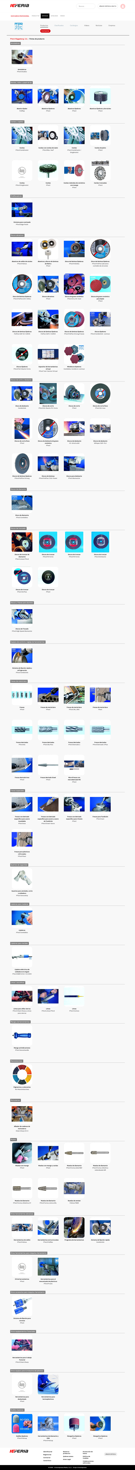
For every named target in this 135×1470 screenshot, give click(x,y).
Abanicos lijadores (48, 110)
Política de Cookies (86, 1457)
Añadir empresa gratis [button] (107, 6)
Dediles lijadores (22, 1437)
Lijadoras (22, 931)
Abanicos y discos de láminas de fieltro (48, 264)
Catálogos (54, 16)
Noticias (99, 25)
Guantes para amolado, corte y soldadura (22, 893)
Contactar (45, 31)
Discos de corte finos (100, 407)
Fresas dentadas (22, 744)
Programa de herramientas (74, 1240)
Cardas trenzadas (100, 184)
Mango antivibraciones (22, 1049)
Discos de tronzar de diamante (22, 557)
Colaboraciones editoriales (88, 1462)
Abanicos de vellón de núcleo (22, 263)
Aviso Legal (67, 1459)
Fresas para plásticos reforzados (22, 854)
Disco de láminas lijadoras (74, 263)
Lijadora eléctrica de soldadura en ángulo (22, 972)
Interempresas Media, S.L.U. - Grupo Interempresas (70, 1467)
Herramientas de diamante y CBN (48, 1438)
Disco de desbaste (22, 407)
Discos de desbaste (74, 442)
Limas (48, 1010)
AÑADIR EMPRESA (110, 1454)
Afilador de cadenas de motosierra (22, 1128)
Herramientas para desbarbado (22, 1399)
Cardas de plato (100, 149)
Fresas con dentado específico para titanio (74, 819)
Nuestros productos (66, 1452)
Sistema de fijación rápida (100, 1241)
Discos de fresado (22, 630)
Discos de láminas (48, 477)
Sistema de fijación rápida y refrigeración (22, 670)
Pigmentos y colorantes (22, 1088)
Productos (36, 16)
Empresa (112, 25)
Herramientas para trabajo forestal (22, 1360)
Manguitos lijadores (74, 1437)
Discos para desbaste (74, 477)
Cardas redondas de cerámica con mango (74, 185)
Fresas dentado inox (22, 779)
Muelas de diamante (74, 1167)
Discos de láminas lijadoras (22, 333)
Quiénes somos (68, 1456)
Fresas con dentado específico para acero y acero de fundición (48, 820)
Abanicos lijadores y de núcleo (100, 110)
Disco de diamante (22, 516)
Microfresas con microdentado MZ (74, 780)
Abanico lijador (22, 110)
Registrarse (47, 1455)
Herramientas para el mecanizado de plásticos (48, 1281)
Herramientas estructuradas (48, 1241)
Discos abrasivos (48, 298)
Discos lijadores (100, 333)
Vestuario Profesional (20, 16)
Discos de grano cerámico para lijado (100, 299)
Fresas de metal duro (48, 708)
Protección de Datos (88, 1452)
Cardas (22, 149)
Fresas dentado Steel (48, 779)
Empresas (45, 16)
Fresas (22, 708)
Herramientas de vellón (22, 1241)
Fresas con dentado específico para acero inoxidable (22, 820)
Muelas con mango (22, 1167)
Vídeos (62, 16)
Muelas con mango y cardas (48, 1167)
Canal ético (47, 1461)
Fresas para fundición (100, 818)
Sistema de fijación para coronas (22, 1320)
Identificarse (47, 1452)
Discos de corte (48, 407)
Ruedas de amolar (74, 1202)
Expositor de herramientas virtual (48, 369)
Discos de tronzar (48, 556)
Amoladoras (22, 71)
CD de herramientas (22, 1280)
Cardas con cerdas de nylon (48, 149)
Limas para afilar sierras (22, 1011)
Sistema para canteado (22, 223)
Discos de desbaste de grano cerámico (48, 443)
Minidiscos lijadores (74, 368)
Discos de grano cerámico (74, 298)
